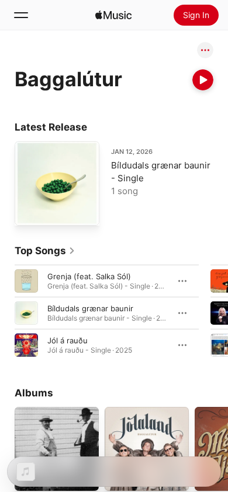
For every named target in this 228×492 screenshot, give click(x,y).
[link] (45, 250)
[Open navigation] (21, 15)
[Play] (202, 79)
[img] (113, 15)
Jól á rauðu (67, 340)
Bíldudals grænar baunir (90, 308)
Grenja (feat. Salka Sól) (89, 276)
